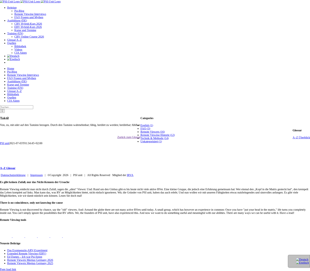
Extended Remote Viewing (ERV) (26, 253)
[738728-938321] (56, 236)
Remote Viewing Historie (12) (157, 134)
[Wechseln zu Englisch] (13, 59)
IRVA (130, 175)
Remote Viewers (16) (152, 131)
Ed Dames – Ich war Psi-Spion (24, 256)
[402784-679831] (69, 236)
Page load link (8, 269)
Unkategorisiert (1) (151, 141)
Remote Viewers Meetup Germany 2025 (30, 263)
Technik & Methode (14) (154, 138)
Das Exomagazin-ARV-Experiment (27, 250)
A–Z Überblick (301, 137)
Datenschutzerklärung (13, 175)
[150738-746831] (19, 236)
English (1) (146, 125)
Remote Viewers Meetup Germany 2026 (30, 260)
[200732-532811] (6, 236)
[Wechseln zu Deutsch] (302, 259)
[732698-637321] (44, 236)
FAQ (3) (145, 128)
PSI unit (4, 143)
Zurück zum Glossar (128, 137)
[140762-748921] (31, 236)
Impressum (36, 175)
